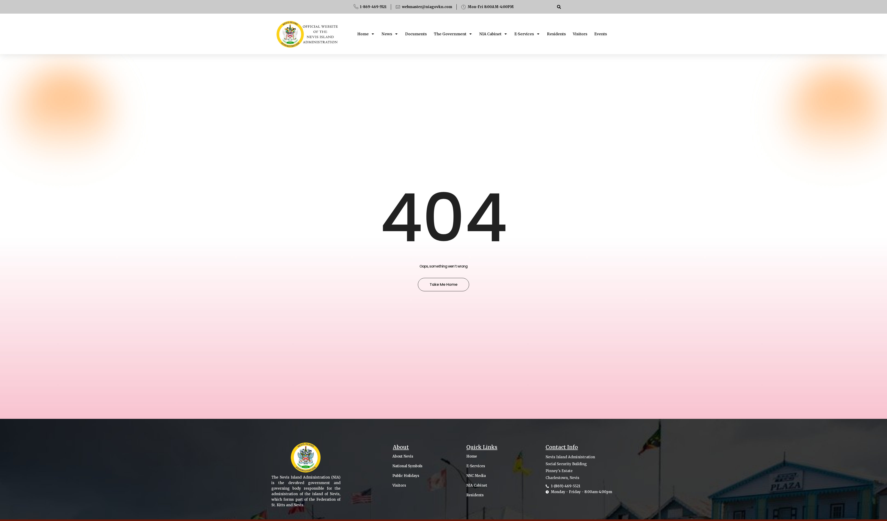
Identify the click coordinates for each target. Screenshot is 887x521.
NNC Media (476, 475)
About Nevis (402, 456)
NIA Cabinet (490, 34)
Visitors (580, 34)
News (387, 34)
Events (600, 34)
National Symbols (407, 466)
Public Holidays (405, 475)
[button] (559, 7)
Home (363, 34)
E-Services (524, 34)
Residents (556, 34)
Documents (416, 34)
